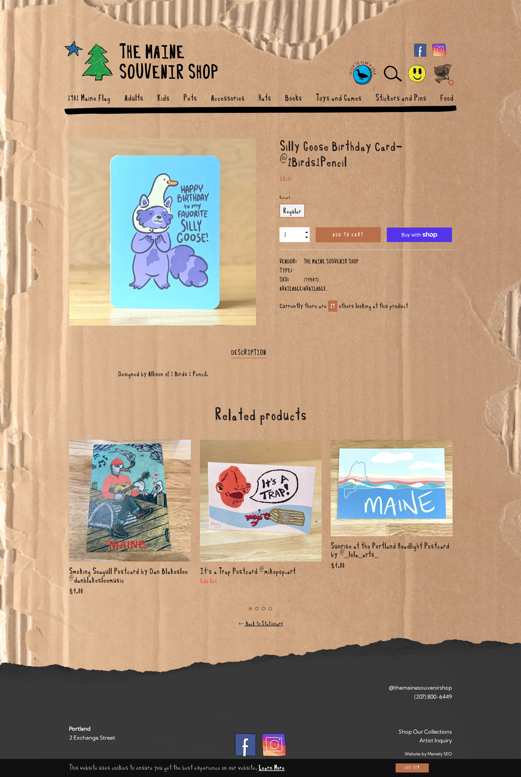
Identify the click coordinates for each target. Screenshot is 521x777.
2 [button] (257, 608)
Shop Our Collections (425, 731)
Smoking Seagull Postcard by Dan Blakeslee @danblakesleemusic (128, 575)
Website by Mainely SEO (428, 754)
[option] (130, 525)
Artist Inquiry (435, 740)
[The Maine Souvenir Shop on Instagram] (439, 49)
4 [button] (270, 608)
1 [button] (250, 608)
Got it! (412, 768)
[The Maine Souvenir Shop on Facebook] (420, 49)
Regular (292, 211)
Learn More (272, 767)
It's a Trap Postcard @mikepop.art (248, 571)
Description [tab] (248, 352)
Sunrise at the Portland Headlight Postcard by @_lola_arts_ (390, 550)
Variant (284, 197)
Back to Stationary (264, 623)
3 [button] (263, 608)
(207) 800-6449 (433, 696)
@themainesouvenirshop (420, 687)
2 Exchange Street (92, 737)
